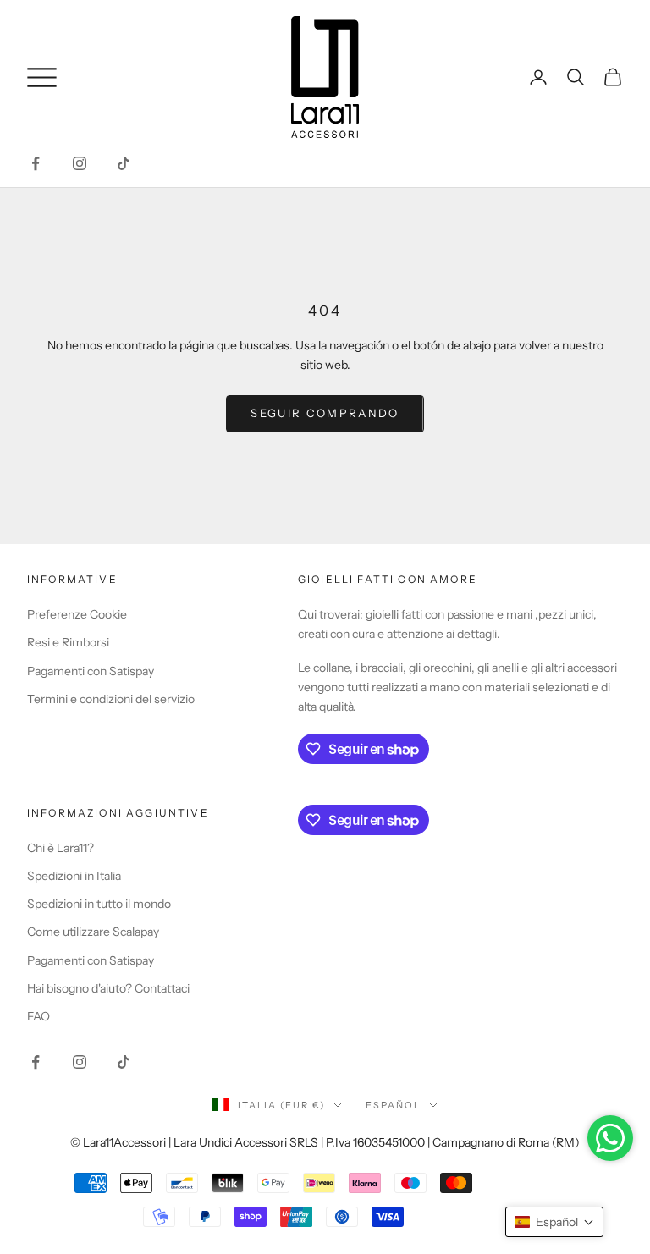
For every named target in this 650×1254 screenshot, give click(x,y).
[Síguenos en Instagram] (79, 163)
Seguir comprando (325, 413)
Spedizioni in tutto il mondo (99, 903)
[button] (554, 1221)
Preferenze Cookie (77, 614)
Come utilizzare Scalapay (93, 931)
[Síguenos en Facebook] (35, 163)
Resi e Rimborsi (68, 642)
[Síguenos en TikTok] (123, 163)
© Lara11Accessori (118, 1142)
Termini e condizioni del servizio (111, 699)
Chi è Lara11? (60, 847)
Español (393, 1105)
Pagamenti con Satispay (90, 671)
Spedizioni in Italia (74, 875)
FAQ (38, 1016)
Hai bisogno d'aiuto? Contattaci (108, 988)
